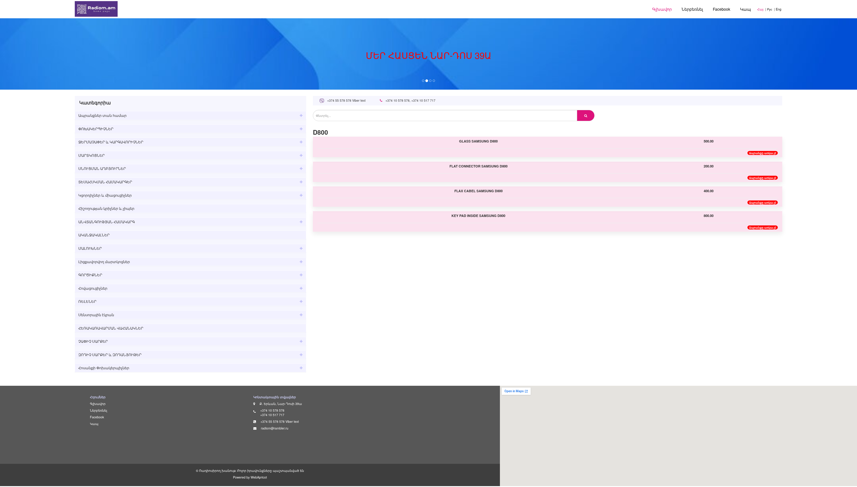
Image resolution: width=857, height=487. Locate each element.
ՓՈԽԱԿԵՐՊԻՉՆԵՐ (95, 128)
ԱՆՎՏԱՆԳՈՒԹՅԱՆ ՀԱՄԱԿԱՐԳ (106, 221)
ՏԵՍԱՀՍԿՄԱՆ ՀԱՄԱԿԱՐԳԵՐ (105, 181)
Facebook (721, 9)
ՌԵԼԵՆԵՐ (87, 301)
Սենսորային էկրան (96, 314)
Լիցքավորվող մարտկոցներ (104, 261)
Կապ (745, 9)
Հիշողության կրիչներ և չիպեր (106, 208)
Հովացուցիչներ (92, 288)
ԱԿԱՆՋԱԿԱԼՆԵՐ (94, 234)
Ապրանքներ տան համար (102, 115)
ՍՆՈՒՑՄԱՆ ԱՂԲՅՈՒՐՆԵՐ (102, 168)
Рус (769, 9)
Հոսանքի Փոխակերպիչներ (103, 367)
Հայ (760, 9)
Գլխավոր (662, 9)
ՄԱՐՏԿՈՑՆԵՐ (91, 155)
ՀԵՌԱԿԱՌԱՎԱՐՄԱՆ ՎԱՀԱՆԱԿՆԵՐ (110, 328)
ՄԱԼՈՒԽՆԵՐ (90, 248)
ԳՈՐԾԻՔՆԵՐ (90, 274)
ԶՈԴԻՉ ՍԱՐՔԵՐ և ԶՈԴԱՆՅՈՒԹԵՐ (109, 354)
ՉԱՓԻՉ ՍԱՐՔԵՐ (93, 341)
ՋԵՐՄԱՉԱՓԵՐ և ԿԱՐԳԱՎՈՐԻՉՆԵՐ (110, 141)
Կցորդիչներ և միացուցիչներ (105, 195)
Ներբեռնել (692, 9)
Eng (778, 9)
